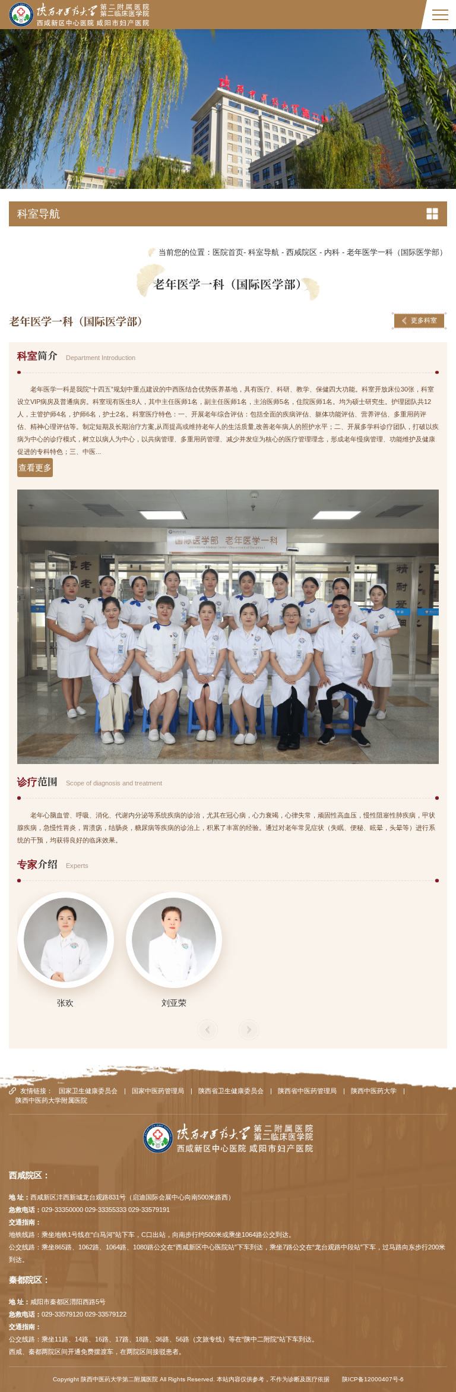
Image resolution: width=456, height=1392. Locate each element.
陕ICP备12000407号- (371, 1379)
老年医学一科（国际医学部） (397, 252)
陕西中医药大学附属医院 (51, 1100)
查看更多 (35, 467)
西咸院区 (301, 252)
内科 (332, 252)
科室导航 (263, 252)
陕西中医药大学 (374, 1090)
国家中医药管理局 (158, 1090)
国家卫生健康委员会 (88, 1090)
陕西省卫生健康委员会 (231, 1090)
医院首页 (228, 252)
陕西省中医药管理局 (307, 1090)
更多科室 (424, 320)
